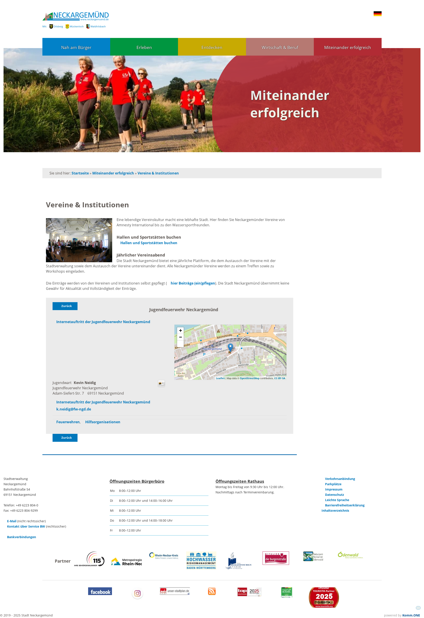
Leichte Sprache (337, 500)
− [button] (180, 337)
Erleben (144, 47)
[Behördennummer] (89, 565)
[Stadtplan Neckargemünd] (175, 594)
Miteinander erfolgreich (347, 47)
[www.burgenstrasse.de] (276, 564)
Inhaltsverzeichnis (335, 510)
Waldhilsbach (98, 26)
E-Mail (11, 521)
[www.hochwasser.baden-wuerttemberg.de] (201, 568)
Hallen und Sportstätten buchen (148, 242)
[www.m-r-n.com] (127, 570)
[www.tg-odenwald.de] (350, 557)
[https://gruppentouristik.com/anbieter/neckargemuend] (249, 595)
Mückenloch (77, 26)
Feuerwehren (68, 421)
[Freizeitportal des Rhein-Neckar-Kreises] (164, 559)
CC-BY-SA (279, 378)
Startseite (80, 173)
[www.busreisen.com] (286, 596)
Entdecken (211, 47)
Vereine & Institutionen (158, 173)
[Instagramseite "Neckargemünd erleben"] (137, 598)
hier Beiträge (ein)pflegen (193, 283)
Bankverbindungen (21, 537)
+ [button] (180, 330)
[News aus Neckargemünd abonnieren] (212, 594)
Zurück (66, 306)
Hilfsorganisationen (102, 421)
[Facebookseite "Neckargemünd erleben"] (100, 594)
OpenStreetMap (249, 378)
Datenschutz (334, 495)
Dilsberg (58, 26)
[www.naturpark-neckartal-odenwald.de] (313, 560)
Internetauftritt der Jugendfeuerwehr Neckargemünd (103, 321)
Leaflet (220, 378)
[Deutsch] (378, 15)
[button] (180, 344)
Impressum (334, 489)
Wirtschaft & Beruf (280, 47)
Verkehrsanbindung (340, 479)
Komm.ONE (411, 615)
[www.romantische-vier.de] (238, 569)
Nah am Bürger (76, 47)
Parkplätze (333, 484)
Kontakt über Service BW (26, 526)
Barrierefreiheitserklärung (345, 505)
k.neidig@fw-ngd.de (73, 409)
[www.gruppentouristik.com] (324, 606)
